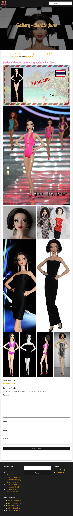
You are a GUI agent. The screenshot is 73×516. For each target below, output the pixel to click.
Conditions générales (12, 492)
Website (6, 439)
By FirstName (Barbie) (62, 470)
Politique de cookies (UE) (13, 477)
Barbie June (45, 25)
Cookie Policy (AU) (11, 489)
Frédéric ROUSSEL (9, 384)
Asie (16, 56)
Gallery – (10, 501)
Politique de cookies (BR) (13, 484)
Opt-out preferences (12, 482)
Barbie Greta (17, 501)
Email (5, 430)
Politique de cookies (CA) (13, 487)
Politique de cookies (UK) (13, 480)
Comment (6, 395)
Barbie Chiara (17, 510)
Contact (8, 470)
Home (5, 54)
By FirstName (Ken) (61, 472)
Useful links (9, 475)
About (7, 472)
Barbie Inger (16, 505)
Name (5, 421)
